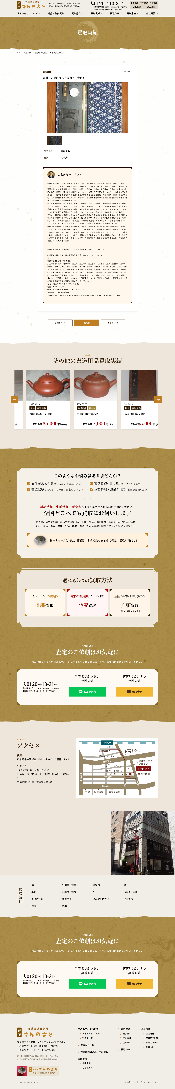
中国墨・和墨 (69, 884)
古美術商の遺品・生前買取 (94, 1051)
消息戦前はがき (101, 898)
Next (158, 399)
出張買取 (127, 1033)
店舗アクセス (152, 1037)
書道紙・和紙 (69, 891)
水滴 (33, 891)
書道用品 (66, 898)
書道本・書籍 (130, 891)
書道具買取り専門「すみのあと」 (59, 261)
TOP (18, 52)
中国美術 (128, 898)
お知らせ (150, 1046)
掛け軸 (96, 884)
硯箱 (33, 905)
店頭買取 (127, 1042)
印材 (95, 891)
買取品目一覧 (87, 1044)
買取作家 (125, 1049)
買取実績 (27, 52)
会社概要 (150, 1033)
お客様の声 (87, 1067)
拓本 (64, 905)
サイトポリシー (129, 1082)
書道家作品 (37, 898)
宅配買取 (127, 1037)
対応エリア (87, 1037)
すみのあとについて (91, 1033)
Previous (14, 399)
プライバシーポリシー (149, 1082)
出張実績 (86, 1063)
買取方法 (125, 1029)
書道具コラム (152, 1042)
